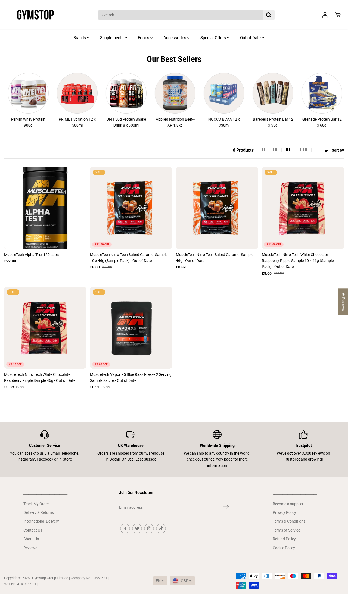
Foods (144, 37)
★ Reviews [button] (343, 302)
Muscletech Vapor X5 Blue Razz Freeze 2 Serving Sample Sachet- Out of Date (131, 377)
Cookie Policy (284, 548)
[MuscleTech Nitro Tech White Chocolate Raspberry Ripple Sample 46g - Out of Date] (45, 328)
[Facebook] (125, 528)
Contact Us (32, 530)
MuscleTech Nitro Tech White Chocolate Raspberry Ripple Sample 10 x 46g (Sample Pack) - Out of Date (298, 260)
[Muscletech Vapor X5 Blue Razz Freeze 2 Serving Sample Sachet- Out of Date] (131, 328)
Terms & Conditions (289, 521)
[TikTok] (161, 528)
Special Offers (213, 37)
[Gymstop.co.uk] (35, 15)
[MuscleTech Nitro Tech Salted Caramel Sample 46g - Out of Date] (217, 208)
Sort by (337, 150)
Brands (80, 37)
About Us (31, 539)
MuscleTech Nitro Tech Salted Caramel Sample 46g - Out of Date (214, 257)
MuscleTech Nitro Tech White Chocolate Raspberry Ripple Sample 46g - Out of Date (39, 377)
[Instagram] (149, 528)
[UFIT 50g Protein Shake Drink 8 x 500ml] (117, 93)
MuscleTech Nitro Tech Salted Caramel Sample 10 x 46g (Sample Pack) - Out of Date (128, 257)
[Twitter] (137, 528)
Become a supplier (288, 504)
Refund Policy (284, 539)
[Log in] (325, 15)
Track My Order (36, 504)
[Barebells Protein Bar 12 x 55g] (264, 93)
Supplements (112, 37)
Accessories (175, 37)
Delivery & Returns (38, 512)
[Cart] (338, 15)
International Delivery (41, 521)
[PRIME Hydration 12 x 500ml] (68, 93)
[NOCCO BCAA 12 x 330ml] (215, 93)
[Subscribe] (226, 507)
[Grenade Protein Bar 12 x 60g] (313, 93)
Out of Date (251, 37)
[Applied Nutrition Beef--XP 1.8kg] (166, 93)
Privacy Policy (284, 512)
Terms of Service (286, 530)
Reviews (30, 548)
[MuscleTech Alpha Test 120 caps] (45, 208)
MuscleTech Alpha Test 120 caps (31, 254)
